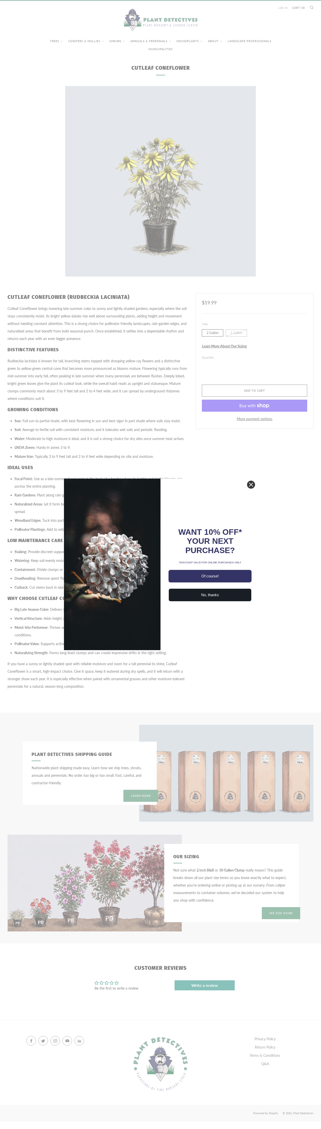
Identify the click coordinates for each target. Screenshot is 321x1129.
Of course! (210, 576)
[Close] (251, 485)
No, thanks (210, 595)
